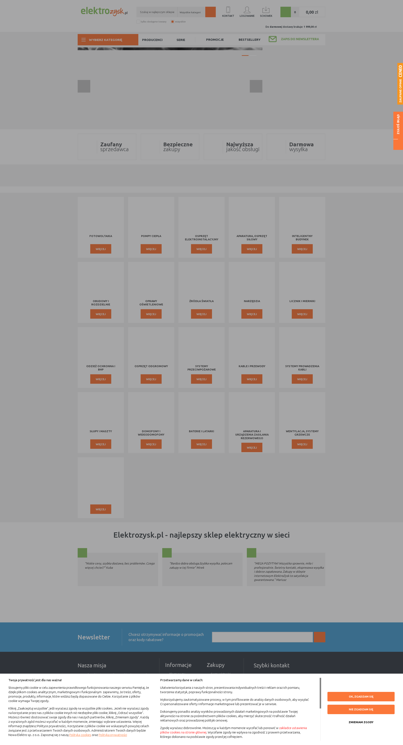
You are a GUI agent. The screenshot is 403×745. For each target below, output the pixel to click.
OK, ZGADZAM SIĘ (361, 696)
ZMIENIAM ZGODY (361, 722)
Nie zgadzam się (361, 709)
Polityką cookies (80, 735)
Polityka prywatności (113, 735)
